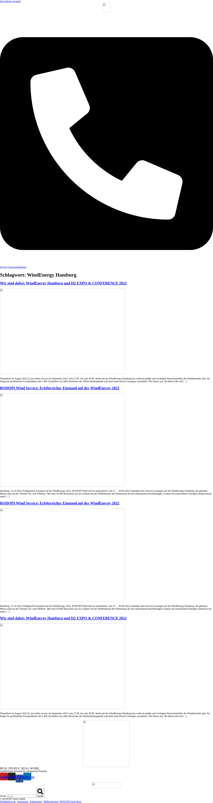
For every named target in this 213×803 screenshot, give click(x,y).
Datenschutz (36, 801)
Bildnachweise (51, 801)
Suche (3, 796)
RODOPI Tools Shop (70, 801)
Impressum (22, 801)
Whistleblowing (8, 801)
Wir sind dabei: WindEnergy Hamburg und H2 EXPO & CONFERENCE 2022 (63, 283)
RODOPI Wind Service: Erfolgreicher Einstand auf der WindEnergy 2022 (59, 388)
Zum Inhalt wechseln (10, 1)
